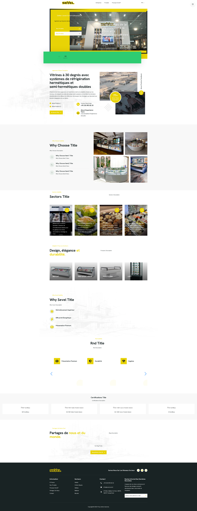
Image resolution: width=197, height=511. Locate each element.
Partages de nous (54, 490)
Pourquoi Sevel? (54, 488)
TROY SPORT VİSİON (85, 276)
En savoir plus (55, 112)
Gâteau (76, 488)
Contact (52, 493)
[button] (193, 4)
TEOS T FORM (108, 276)
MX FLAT (56, 276)
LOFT (130, 276)
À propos (52, 482)
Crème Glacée (133, 221)
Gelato (105, 221)
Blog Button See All (97, 452)
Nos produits (53, 485)
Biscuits (80, 223)
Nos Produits (59, 28)
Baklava (55, 221)
